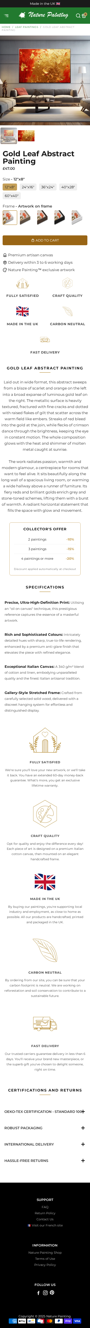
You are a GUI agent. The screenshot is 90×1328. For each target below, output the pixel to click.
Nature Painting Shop (45, 1252)
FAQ (45, 1207)
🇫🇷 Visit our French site (45, 1225)
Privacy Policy (45, 1265)
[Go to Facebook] (38, 1293)
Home (6, 27)
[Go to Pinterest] (52, 1293)
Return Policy (45, 1213)
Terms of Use (45, 1258)
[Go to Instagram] (45, 1293)
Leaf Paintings (26, 27)
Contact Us (45, 1219)
